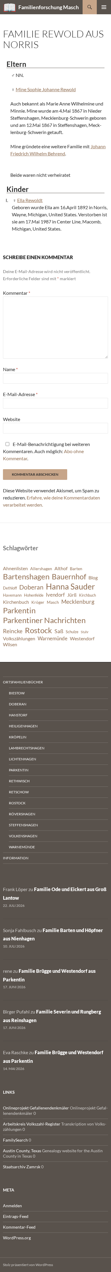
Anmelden (12, 1205)
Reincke (12, 631)
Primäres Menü (104, 7)
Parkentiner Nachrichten (44, 620)
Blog (93, 577)
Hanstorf (18, 715)
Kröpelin (17, 737)
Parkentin (19, 610)
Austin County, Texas (22, 1150)
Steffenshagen (23, 825)
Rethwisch (19, 781)
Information (15, 858)
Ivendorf (55, 595)
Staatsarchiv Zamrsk (21, 1166)
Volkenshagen (23, 836)
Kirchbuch (87, 595)
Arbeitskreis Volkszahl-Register (31, 1123)
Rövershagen (22, 814)
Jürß (72, 595)
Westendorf (82, 638)
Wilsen (10, 644)
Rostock (38, 630)
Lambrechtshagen (26, 748)
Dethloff (10, 588)
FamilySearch (15, 1139)
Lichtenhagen (22, 759)
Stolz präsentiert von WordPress (28, 1264)
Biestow (17, 693)
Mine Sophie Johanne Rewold (46, 89)
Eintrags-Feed (15, 1216)
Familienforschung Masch (48, 7)
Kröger (37, 602)
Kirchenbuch (16, 602)
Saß (58, 631)
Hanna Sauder (70, 586)
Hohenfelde (34, 595)
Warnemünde (52, 638)
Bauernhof (69, 576)
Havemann (12, 595)
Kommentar (16, 293)
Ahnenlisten (15, 568)
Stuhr (85, 632)
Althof (60, 568)
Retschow (19, 792)
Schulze (72, 632)
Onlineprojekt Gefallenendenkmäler (36, 1107)
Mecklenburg (77, 601)
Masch (53, 602)
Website (11, 419)
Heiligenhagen (23, 726)
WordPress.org (17, 1237)
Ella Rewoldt (30, 200)
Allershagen (41, 568)
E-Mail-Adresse (20, 394)
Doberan (31, 587)
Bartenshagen (26, 576)
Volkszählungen (19, 638)
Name (10, 369)
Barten (76, 568)
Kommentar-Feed (19, 1227)
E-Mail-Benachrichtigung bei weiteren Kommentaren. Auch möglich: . (46, 451)
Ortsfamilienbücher (23, 682)
